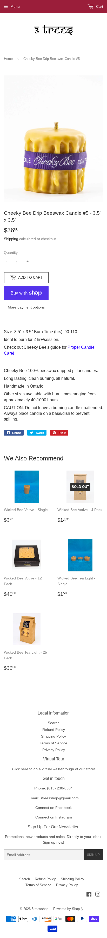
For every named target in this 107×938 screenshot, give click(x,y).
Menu (15, 6)
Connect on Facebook (53, 808)
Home (8, 59)
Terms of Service (53, 743)
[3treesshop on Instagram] (98, 895)
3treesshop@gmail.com (59, 798)
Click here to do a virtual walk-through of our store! (53, 769)
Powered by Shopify (68, 909)
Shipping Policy (53, 736)
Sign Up (93, 855)
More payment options (26, 307)
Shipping (11, 239)
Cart (99, 6)
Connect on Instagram (53, 817)
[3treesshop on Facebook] (89, 895)
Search (53, 723)
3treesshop (40, 909)
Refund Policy (53, 729)
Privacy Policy (53, 750)
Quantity (11, 252)
